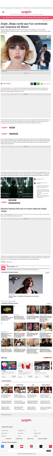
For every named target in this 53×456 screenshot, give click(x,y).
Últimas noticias (5, 430)
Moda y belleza (4, 433)
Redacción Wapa (7, 83)
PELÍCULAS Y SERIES (36, 14)
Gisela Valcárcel (35, 7)
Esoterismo (4, 436)
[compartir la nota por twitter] (35, 84)
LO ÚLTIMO (11, 14)
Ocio (35, 430)
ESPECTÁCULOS (16, 14)
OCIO (31, 14)
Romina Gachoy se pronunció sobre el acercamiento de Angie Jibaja (29, 214)
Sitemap (35, 436)
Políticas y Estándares (42, 438)
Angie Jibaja (13, 88)
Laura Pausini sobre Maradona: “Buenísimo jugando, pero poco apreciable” (32, 127)
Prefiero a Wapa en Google (9, 301)
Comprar (13, 376)
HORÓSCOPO (41, 14)
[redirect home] (26, 13)
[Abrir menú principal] (3, 12)
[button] (51, 17)
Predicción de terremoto (46, 7)
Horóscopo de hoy (9, 7)
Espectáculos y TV (21, 430)
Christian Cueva (27, 7)
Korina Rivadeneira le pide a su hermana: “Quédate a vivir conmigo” (33, 133)
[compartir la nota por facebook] (32, 84)
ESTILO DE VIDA (27, 14)
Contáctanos (8, 438)
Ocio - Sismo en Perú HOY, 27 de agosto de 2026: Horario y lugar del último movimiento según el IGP (26, 17)
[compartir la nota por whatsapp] (38, 84)
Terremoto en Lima (18, 7)
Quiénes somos (30, 438)
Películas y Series (37, 433)
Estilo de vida (20, 433)
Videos (19, 436)
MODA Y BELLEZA (22, 14)
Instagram (38, 123)
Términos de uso (19, 438)
